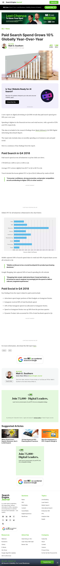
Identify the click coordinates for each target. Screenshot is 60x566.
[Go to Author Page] (4, 45)
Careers (44, 547)
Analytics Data (45, 516)
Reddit (43, 519)
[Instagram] (10, 520)
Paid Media (25, 505)
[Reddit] (13, 520)
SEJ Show (4, 550)
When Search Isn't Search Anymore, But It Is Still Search (9, 441)
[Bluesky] (6, 520)
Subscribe (44, 539)
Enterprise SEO (46, 511)
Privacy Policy (45, 550)
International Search (47, 508)
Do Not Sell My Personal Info (49, 553)
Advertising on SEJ (27, 539)
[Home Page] (14, 2)
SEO (23, 502)
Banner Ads (25, 544)
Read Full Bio (9, 381)
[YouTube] (10, 516)
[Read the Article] (10, 433)
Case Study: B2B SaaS (28, 541)
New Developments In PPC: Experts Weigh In (49, 440)
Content (24, 508)
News (4, 350)
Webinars (4, 539)
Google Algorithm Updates (9, 553)
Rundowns (4, 541)
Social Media (25, 511)
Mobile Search (45, 505)
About (43, 541)
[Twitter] (3, 520)
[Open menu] (3, 2)
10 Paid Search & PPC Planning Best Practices (30, 440)
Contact (44, 544)
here (34, 346)
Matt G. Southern (15, 46)
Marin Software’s (41, 130)
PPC (10, 350)
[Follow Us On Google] (30, 359)
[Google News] (3, 516)
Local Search (45, 502)
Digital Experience (26, 513)
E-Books (4, 547)
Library (3, 544)
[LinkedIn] (6, 516)
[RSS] (3, 523)
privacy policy (37, 417)
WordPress (25, 516)
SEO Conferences (6, 555)
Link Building (45, 499)
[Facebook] (13, 516)
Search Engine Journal (35, 376)
